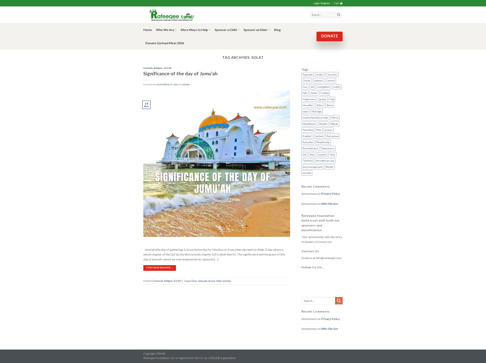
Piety (319, 129)
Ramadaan (332, 136)
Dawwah (148, 68)
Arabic (319, 74)
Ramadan (308, 142)
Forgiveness (309, 99)
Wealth (329, 166)
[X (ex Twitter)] (314, 276)
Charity (307, 80)
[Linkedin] (305, 288)
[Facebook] (305, 276)
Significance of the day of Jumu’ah (180, 73)
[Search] (338, 15)
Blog (277, 29)
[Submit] (339, 300)
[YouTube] (332, 276)
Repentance (328, 148)
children (318, 80)
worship (226, 280)
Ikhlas (319, 105)
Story (312, 154)
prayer (211, 280)
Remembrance (310, 148)
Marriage (317, 111)
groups (323, 99)
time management (312, 166)
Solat (218, 280)
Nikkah (334, 123)
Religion (158, 68)
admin (186, 84)
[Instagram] (323, 276)
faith (305, 92)
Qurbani (318, 136)
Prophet (307, 136)
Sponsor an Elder (255, 29)
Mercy (334, 117)
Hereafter (308, 105)
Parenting (308, 129)
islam (305, 111)
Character (332, 74)
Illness (329, 105)
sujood (322, 154)
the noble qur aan (325, 160)
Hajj (332, 99)
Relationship (323, 142)
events (336, 86)
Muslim (323, 123)
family (314, 92)
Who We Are (165, 29)
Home (147, 29)
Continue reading (159, 267)
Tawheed (308, 160)
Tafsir (332, 154)
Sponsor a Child (226, 29)
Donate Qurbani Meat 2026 (164, 43)
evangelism (323, 86)
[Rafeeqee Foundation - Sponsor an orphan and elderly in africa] (171, 15)
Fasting (325, 92)
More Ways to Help (194, 29)
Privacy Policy (330, 193)
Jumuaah (202, 280)
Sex (304, 154)
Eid (312, 86)
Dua (194, 280)
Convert (330, 80)
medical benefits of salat (315, 117)
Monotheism (309, 123)
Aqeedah (308, 74)
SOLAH (168, 68)
